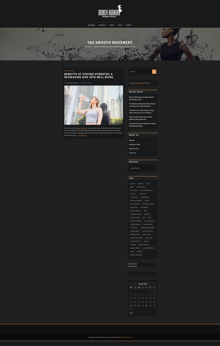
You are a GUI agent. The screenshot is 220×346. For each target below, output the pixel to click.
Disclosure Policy (134, 144)
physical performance (136, 238)
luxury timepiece (149, 221)
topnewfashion (132, 266)
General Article (69, 70)
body (147, 183)
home (145, 211)
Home (89, 47)
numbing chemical (147, 231)
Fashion (102, 25)
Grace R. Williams (71, 83)
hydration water (134, 217)
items (149, 217)
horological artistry (135, 214)
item (143, 217)
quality (146, 241)
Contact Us (132, 153)
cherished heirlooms (147, 190)
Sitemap (131, 140)
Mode (111, 25)
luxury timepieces (135, 224)
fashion (147, 200)
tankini (132, 251)
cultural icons (143, 194)
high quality (144, 207)
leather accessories (135, 221)
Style (120, 25)
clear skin (133, 194)
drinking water (145, 197)
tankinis (139, 251)
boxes (132, 187)
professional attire (135, 241)
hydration (147, 214)
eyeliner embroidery (136, 200)
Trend (128, 25)
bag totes (140, 183)
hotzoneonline (132, 264)
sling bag (133, 244)
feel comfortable (135, 204)
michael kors (134, 227)
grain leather (134, 207)
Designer (91, 25)
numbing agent (134, 231)
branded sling (141, 187)
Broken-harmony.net (125, 337)
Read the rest (82, 135)
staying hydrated (80, 128)
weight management (136, 255)
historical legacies (135, 211)
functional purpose (148, 204)
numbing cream (134, 234)
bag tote (132, 183)
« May (131, 313)
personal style (146, 234)
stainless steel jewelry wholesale (139, 83)
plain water (149, 238)
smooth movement (144, 244)
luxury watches (148, 224)
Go (154, 72)
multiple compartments (147, 227)
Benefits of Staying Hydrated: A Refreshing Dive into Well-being (114, 47)
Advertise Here (134, 149)
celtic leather (134, 190)
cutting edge (134, 197)
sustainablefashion (148, 248)
